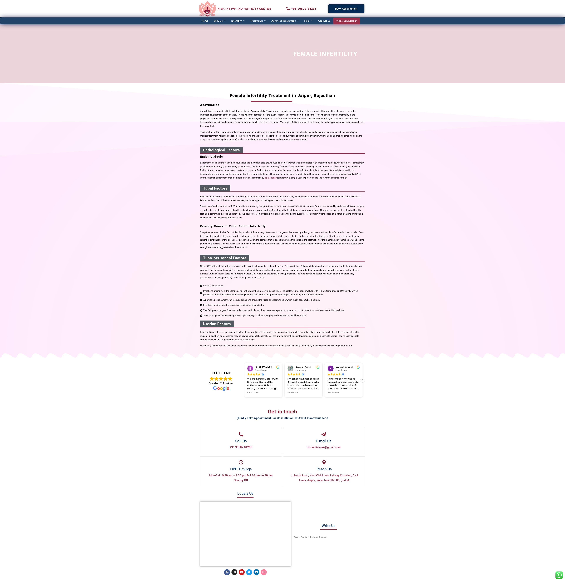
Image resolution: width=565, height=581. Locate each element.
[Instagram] (234, 572)
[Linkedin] (256, 572)
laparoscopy (271, 177)
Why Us (218, 21)
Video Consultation (346, 21)
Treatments (256, 21)
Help (306, 21)
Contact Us (324, 21)
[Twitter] (249, 572)
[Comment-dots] (264, 572)
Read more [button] (252, 392)
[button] (219, 21)
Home (205, 21)
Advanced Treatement (283, 21)
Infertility (236, 21)
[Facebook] (227, 572)
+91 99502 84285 (241, 447)
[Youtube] (242, 572)
